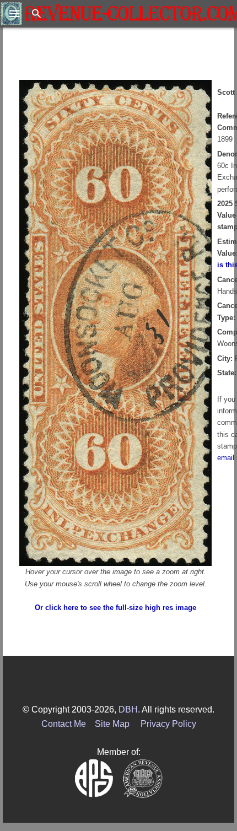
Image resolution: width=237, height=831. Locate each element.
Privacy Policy (168, 724)
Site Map (112, 724)
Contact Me (63, 724)
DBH (128, 709)
